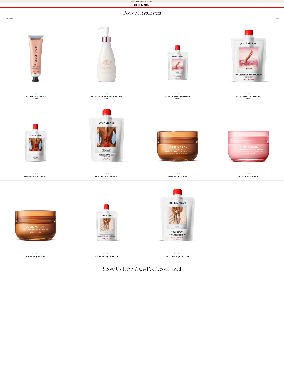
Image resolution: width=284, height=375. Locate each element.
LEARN (11, 5)
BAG (279, 5)
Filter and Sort (9, 18)
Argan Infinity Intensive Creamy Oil (35, 97)
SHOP (5, 5)
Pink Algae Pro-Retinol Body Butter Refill (248, 97)
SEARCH (266, 5)
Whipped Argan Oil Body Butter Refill (106, 176)
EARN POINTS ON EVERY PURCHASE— (142, 1)
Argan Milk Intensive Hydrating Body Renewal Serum (106, 97)
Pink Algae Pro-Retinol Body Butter (248, 176)
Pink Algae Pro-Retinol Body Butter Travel (177, 97)
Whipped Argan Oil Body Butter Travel (35, 176)
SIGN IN (273, 5)
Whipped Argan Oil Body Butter (177, 176)
